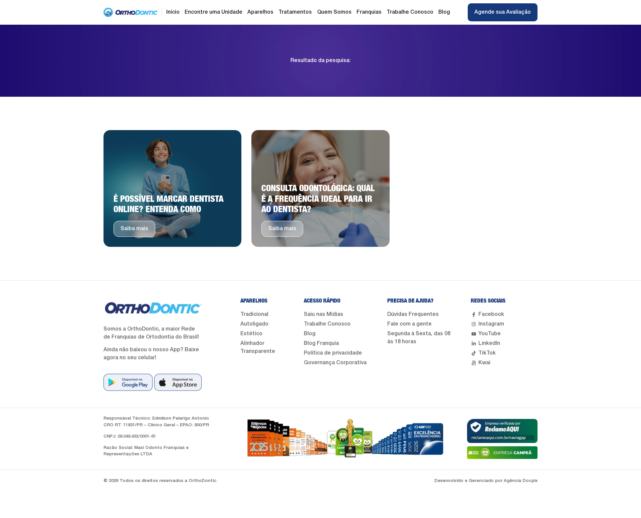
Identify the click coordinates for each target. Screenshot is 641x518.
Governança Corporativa (335, 363)
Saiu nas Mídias (323, 314)
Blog (444, 12)
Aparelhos (260, 12)
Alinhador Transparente (257, 347)
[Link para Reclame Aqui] (502, 431)
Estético (251, 334)
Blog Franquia (321, 343)
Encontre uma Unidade (213, 12)
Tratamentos (295, 12)
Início (173, 12)
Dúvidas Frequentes (413, 314)
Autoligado (254, 324)
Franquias (369, 12)
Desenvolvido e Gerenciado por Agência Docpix (486, 481)
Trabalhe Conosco (410, 12)
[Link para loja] (128, 382)
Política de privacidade (333, 353)
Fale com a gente (409, 324)
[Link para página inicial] (130, 12)
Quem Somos (334, 12)
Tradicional (254, 314)
